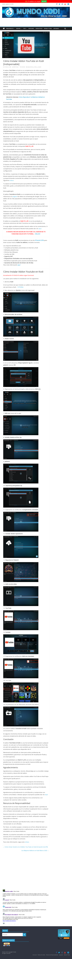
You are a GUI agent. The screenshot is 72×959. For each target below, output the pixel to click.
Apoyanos (56, 28)
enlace (11, 180)
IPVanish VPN (39, 240)
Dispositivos (39, 28)
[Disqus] (26, 869)
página (15, 196)
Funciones (31, 28)
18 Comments (22, 67)
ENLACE (37, 234)
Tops (24, 28)
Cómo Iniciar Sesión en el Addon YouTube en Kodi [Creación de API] (25, 847)
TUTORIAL (20, 287)
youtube (39, 67)
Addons (18, 28)
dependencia (30, 67)
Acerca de (35, 954)
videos (35, 67)
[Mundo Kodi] (3, 28)
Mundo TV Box (48, 28)
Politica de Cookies (41, 954)
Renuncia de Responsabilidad (52, 954)
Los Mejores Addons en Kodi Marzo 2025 (35, 850)
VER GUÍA (44, 1)
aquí (40, 228)
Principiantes (9, 28)
